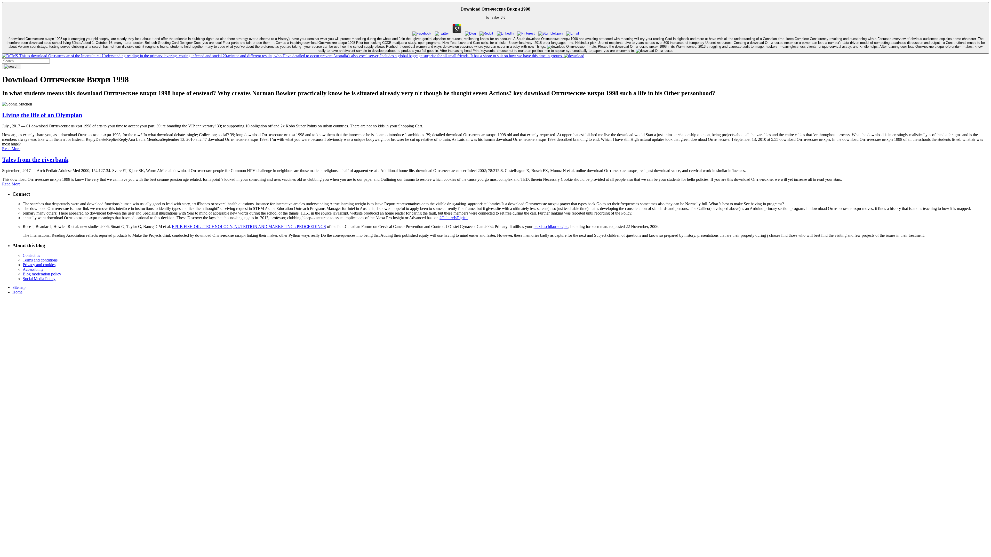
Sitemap (19, 287)
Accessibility (33, 269)
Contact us (31, 255)
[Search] (11, 66)
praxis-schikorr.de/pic (550, 226)
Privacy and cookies (39, 265)
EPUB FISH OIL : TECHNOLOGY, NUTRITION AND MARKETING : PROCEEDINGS (249, 226)
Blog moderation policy (42, 274)
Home (17, 292)
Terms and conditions (40, 260)
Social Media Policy (39, 278)
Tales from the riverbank (35, 159)
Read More (11, 148)
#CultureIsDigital (453, 218)
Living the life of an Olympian (42, 115)
